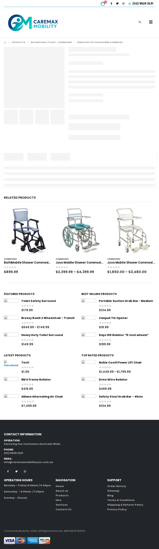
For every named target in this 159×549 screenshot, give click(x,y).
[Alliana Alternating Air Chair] (11, 401)
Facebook (7, 471)
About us (62, 491)
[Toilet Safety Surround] (11, 306)
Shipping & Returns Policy (125, 505)
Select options (96, 213)
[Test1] (11, 367)
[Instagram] (123, 3)
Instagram (25, 471)
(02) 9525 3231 (142, 3)
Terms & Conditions (121, 500)
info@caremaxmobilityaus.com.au (28, 462)
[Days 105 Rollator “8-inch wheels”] (88, 340)
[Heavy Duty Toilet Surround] (11, 340)
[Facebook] (111, 3)
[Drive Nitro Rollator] (88, 384)
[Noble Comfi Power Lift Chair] (88, 367)
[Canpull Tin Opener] (88, 323)
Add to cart (45, 213)
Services (62, 505)
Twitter (16, 471)
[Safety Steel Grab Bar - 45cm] (88, 401)
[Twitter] (117, 3)
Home (60, 486)
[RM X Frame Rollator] (11, 384)
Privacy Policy (117, 509)
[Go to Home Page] (5, 42)
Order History (116, 486)
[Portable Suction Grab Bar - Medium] (88, 306)
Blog (110, 495)
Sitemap (113, 491)
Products (62, 495)
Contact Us (64, 509)
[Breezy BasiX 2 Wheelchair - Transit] (11, 323)
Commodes (10, 259)
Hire (58, 500)
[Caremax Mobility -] (33, 22)
